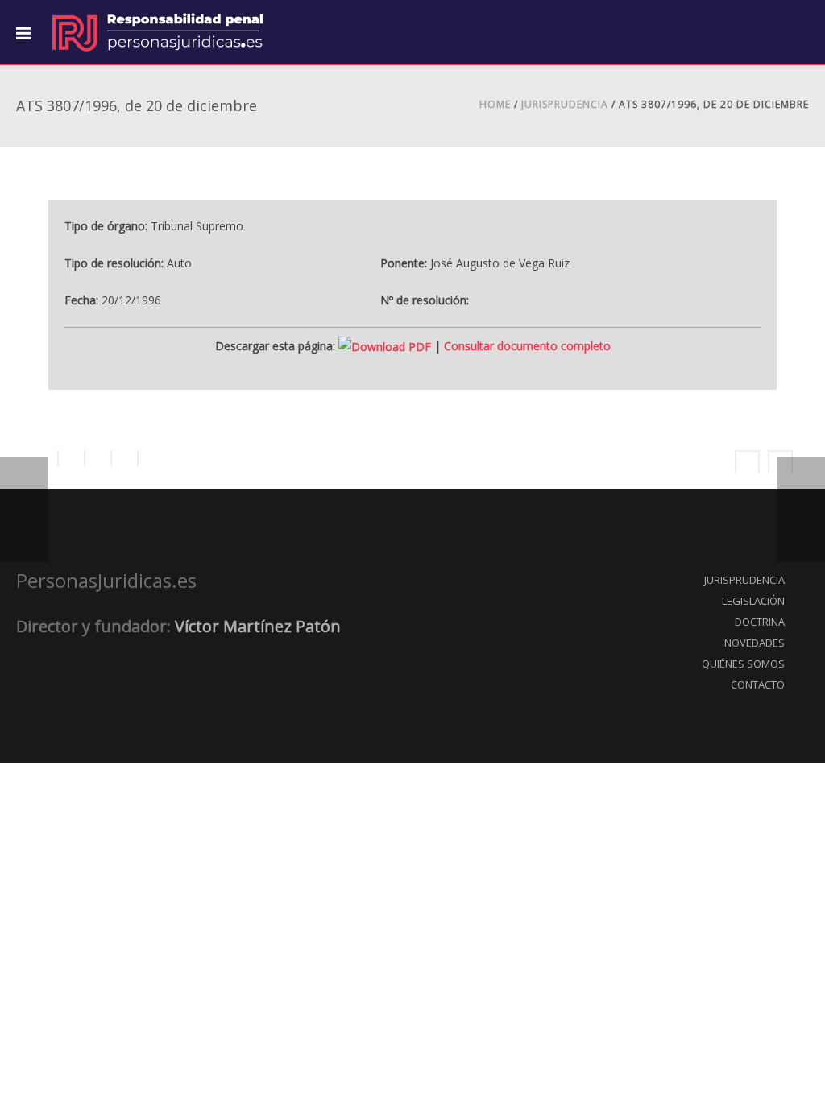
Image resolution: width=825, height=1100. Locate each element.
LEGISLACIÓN (753, 600)
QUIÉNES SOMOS (743, 663)
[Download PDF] (384, 346)
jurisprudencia (564, 104)
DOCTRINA (760, 621)
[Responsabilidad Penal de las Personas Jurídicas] (157, 32)
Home (495, 104)
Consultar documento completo (527, 346)
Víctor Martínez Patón (258, 626)
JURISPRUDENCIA (744, 580)
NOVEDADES (754, 642)
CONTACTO (758, 684)
